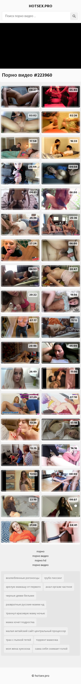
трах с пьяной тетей (18, 640)
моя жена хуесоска (18, 648)
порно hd (40, 560)
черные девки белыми (20, 595)
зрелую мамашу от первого (23, 587)
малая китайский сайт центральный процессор (36, 631)
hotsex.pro (40, 6)
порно (40, 551)
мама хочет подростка (20, 622)
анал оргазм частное (59, 587)
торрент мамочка (47, 640)
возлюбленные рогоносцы (22, 578)
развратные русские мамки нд (25, 604)
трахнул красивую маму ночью (25, 613)
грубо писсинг (53, 578)
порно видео (40, 556)
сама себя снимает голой (51, 648)
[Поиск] (74, 16)
